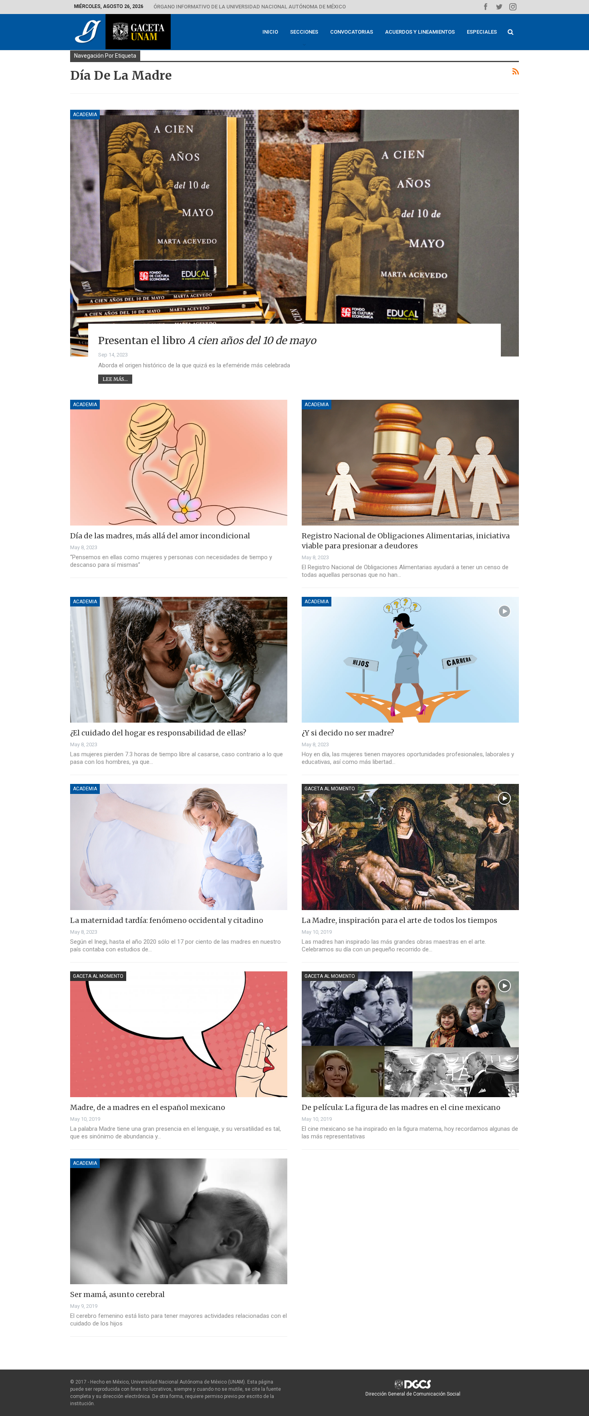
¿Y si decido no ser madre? (348, 732)
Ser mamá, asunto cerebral (117, 1294)
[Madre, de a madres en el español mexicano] (178, 1034)
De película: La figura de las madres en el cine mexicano (401, 1107)
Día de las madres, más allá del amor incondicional (160, 535)
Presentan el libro (207, 340)
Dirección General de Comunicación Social (412, 1394)
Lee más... (115, 379)
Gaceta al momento (330, 789)
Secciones (304, 32)
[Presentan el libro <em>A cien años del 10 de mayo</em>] (294, 233)
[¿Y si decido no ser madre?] (410, 660)
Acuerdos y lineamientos (420, 32)
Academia (85, 114)
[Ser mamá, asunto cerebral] (178, 1221)
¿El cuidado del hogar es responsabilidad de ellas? (158, 732)
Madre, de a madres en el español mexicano (147, 1107)
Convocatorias (351, 32)
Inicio (270, 32)
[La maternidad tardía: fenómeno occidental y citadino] (178, 847)
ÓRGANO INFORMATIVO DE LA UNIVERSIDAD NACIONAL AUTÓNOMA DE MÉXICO (249, 7)
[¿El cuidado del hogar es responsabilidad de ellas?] (178, 660)
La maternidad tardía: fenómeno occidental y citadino (166, 920)
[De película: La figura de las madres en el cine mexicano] (410, 1034)
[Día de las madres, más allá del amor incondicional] (178, 463)
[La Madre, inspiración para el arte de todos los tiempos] (410, 847)
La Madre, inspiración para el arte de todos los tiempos (399, 920)
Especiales (482, 32)
